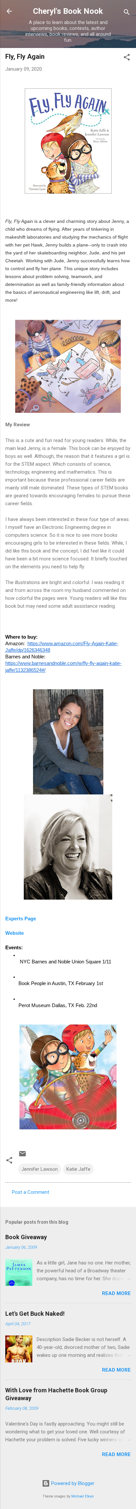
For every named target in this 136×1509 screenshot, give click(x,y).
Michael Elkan (82, 1496)
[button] (127, 58)
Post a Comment (30, 1192)
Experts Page (20, 918)
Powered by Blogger (72, 1483)
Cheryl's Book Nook (68, 11)
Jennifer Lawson (39, 1169)
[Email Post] (22, 1156)
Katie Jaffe (78, 1169)
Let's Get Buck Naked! (35, 1313)
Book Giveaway (26, 1237)
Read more (116, 1293)
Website (14, 933)
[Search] (127, 13)
